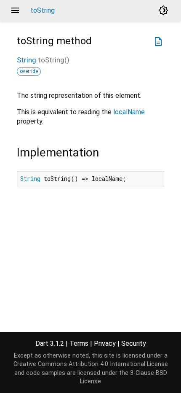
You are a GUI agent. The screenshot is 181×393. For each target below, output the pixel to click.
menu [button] (15, 10)
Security (133, 343)
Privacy (105, 343)
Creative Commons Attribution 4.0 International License (90, 364)
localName (129, 112)
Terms (78, 343)
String (26, 60)
